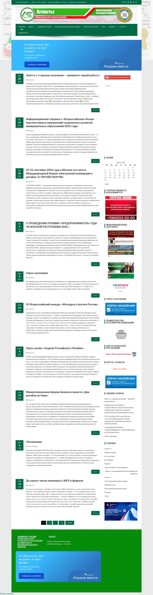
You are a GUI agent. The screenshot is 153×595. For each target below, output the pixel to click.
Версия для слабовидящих (119, 77)
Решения (107, 492)
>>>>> (95, 110)
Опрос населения (37, 273)
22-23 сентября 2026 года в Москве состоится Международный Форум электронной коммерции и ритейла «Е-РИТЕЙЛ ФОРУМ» (59, 173)
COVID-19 (107, 449)
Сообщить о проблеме (37, 64)
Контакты (64, 2)
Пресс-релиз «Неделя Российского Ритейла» (55, 348)
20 (119, 175)
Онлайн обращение (54, 2)
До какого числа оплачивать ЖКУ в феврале (54, 480)
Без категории (33, 446)
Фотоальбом (42, 2)
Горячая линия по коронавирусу (116, 467)
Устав (106, 496)
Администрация (44, 27)
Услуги (122, 27)
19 (61, 523)
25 (110, 177)
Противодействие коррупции (67, 27)
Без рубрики (108, 460)
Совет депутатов (90, 27)
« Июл (106, 184)
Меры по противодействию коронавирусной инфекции (121, 472)
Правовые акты (110, 485)
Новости (34, 2)
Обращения (23, 33)
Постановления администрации (115, 481)
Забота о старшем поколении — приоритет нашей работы (63, 75)
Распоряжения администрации (115, 489)
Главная (21, 27)
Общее (31, 27)
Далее (69, 523)
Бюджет (112, 27)
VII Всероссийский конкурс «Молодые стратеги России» (62, 304)
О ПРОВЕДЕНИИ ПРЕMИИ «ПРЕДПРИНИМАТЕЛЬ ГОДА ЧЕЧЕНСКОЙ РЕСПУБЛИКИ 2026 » (119, 430)
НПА (103, 27)
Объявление (34, 441)
